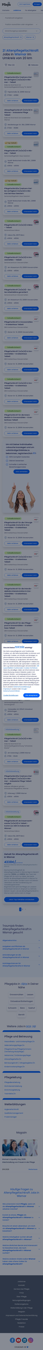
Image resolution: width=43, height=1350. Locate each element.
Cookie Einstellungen (10, 695)
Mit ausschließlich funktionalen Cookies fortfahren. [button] (21, 667)
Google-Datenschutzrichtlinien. (15, 690)
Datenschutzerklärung (21, 687)
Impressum (7, 689)
